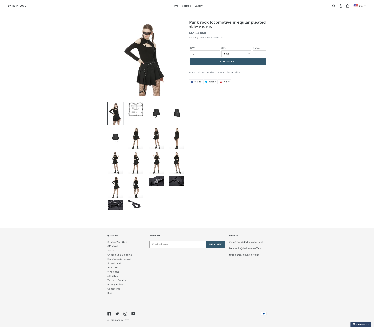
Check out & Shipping (119, 254)
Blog (109, 293)
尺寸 (192, 48)
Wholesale (113, 271)
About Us (112, 267)
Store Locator (115, 263)
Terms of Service (116, 280)
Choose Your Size (117, 242)
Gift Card (112, 246)
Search (111, 250)
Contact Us (362, 324)
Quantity (258, 48)
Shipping (193, 37)
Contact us (113, 288)
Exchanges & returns (119, 259)
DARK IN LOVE (17, 6)
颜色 (223, 48)
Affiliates (112, 276)
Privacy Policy (115, 284)
